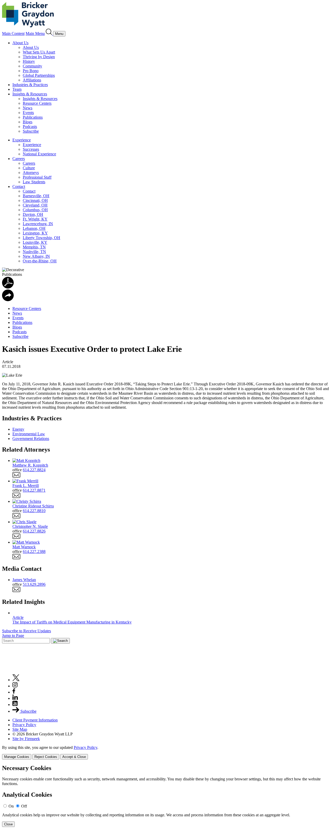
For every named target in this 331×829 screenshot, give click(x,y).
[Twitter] (16, 680)
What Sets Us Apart (39, 52)
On (11, 806)
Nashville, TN (34, 251)
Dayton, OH (33, 214)
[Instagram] (15, 686)
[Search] (49, 33)
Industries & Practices (30, 84)
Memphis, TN (34, 247)
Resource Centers (37, 103)
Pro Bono (31, 71)
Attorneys (31, 172)
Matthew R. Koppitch (30, 465)
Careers (18, 158)
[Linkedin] (15, 698)
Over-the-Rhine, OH (40, 261)
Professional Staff (37, 177)
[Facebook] (13, 692)
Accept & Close (74, 757)
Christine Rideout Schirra (33, 506)
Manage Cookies (16, 757)
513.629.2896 (34, 584)
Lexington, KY (35, 233)
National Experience (39, 154)
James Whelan (24, 579)
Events (28, 112)
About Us (20, 43)
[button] (8, 300)
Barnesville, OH (36, 196)
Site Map (19, 729)
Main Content (13, 33)
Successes (31, 149)
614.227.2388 (34, 551)
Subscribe (31, 131)
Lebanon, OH (34, 228)
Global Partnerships (39, 75)
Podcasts (30, 126)
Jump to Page (13, 635)
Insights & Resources (29, 94)
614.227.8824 (34, 470)
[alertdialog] (165, 796)
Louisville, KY (35, 242)
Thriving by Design (39, 57)
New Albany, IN (36, 256)
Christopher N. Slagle (30, 526)
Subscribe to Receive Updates (26, 631)
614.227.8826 (34, 531)
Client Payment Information (35, 720)
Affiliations (32, 80)
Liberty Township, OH (41, 237)
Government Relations (30, 438)
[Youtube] (15, 704)
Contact (18, 186)
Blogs (27, 122)
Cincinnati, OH (35, 200)
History (29, 61)
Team (16, 89)
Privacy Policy (24, 724)
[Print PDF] (8, 287)
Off (24, 806)
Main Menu (35, 33)
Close (8, 824)
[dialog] (165, 752)
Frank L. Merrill (25, 485)
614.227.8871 (34, 490)
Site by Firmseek (26, 738)
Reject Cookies (45, 757)
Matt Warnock (24, 547)
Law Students (34, 182)
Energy (18, 429)
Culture (29, 168)
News (27, 108)
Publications (33, 117)
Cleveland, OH (35, 205)
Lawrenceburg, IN (38, 224)
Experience (21, 140)
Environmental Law (28, 434)
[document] (165, 796)
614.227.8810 (34, 510)
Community (32, 66)
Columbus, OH (35, 210)
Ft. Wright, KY (35, 219)
